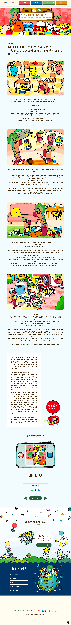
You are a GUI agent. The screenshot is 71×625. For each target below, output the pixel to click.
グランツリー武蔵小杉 (60, 602)
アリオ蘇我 (9, 600)
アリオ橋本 (9, 602)
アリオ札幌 (25, 600)
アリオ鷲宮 (38, 602)
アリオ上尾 (45, 602)
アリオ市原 (52, 602)
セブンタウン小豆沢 (11, 606)
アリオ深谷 (17, 602)
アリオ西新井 (45, 600)
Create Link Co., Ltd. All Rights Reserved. (38, 614)
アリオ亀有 (32, 600)
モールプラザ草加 (27, 606)
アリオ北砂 (58, 600)
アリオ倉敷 (32, 602)
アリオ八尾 (38, 600)
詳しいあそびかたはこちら (35, 439)
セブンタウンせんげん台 (19, 606)
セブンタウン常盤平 (35, 606)
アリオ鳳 (52, 600)
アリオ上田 (25, 602)
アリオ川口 (17, 600)
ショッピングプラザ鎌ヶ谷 (43, 606)
